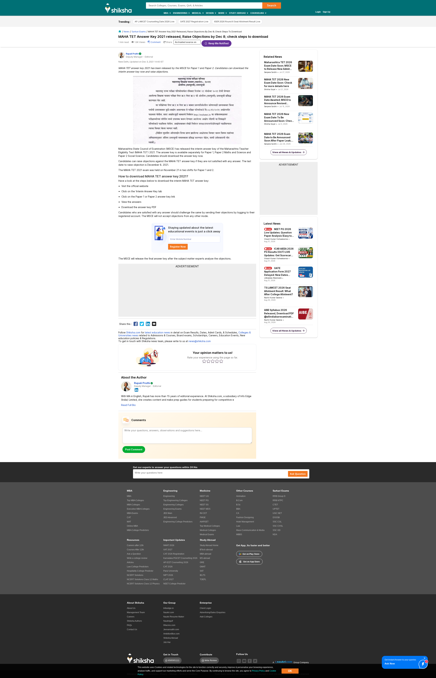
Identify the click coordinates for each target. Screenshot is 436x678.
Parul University (170, 571)
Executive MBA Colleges (138, 509)
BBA (238, 509)
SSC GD (277, 530)
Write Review (211, 660)
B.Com (239, 500)
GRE (202, 562)
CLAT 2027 (168, 579)
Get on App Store (251, 562)
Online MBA (132, 526)
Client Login (205, 608)
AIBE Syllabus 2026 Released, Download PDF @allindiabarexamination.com (279, 313)
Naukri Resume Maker (173, 617)
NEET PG (204, 500)
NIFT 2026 (168, 575)
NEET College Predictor (174, 583)
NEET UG (204, 496)
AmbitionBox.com (171, 634)
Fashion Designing (245, 517)
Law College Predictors (138, 566)
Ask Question (298, 473)
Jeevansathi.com (171, 629)
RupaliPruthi (132, 53)
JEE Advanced (170, 517)
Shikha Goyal (269, 89)
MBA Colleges (133, 504)
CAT (129, 517)
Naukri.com (168, 612)
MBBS (239, 534)
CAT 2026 (168, 566)
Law (238, 526)
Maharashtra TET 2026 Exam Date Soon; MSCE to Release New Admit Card (278, 66)
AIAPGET (204, 522)
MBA (129, 496)
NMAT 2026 (168, 545)
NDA (275, 534)
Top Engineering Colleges (175, 500)
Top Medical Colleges (210, 526)
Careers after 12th (135, 545)
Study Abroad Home (209, 545)
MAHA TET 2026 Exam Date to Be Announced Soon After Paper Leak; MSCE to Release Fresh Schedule (278, 137)
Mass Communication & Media (250, 530)
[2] (422, 663)
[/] (120, 31)
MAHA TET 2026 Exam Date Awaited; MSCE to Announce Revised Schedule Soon (277, 100)
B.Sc (238, 504)
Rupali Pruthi (142, 383)
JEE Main (167, 513)
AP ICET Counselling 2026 (175, 562)
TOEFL (203, 579)
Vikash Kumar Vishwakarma (276, 239)
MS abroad (205, 558)
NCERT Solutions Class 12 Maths (142, 579)
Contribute (206, 654)
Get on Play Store (251, 554)
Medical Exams (207, 534)
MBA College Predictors (138, 530)
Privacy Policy (258, 671)
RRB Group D (279, 496)
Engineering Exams (172, 509)
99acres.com (169, 625)
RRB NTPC (278, 500)
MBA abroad (205, 554)
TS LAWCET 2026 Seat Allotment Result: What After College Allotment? (278, 291)
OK (290, 670)
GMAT (202, 566)
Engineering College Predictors (177, 522)
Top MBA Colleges (135, 500)
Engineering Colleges (173, 504)
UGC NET (277, 513)
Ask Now (390, 663)
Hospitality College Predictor (140, 571)
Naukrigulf (168, 621)
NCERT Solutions (135, 575)
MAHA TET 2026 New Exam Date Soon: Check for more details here (278, 83)
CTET (275, 504)
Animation (241, 496)
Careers (130, 617)
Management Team (136, 612)
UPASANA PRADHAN (273, 278)
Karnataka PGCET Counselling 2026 (180, 558)
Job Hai (166, 642)
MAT (129, 522)
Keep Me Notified (218, 43)
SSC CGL (277, 522)
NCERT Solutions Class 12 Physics (143, 583)
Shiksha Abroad (170, 638)
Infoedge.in (168, 608)
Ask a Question (134, 554)
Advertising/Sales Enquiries (212, 612)
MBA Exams (132, 513)
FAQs (129, 625)
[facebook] (249, 661)
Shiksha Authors (134, 621)
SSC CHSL (278, 526)
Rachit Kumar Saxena (273, 298)
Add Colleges (206, 617)
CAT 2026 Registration (173, 554)
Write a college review (137, 558)
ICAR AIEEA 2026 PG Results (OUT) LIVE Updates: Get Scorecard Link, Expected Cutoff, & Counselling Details (279, 252)
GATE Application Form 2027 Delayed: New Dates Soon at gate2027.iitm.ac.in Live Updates (278, 272)
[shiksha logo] (141, 658)
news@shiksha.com (200, 341)
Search (271, 5)
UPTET (276, 509)
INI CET (203, 513)
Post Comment (133, 449)
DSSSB (276, 517)
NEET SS (204, 504)
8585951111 (174, 660)
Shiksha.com (133, 332)
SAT (202, 571)
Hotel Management (245, 522)
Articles (130, 562)
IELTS (202, 575)
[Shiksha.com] (120, 8)
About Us (131, 608)
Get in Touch (170, 654)
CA (237, 513)
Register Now (178, 246)
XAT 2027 (167, 549)
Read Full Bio (128, 405)
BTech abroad (206, 549)
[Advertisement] (187, 292)
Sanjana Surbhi (270, 72)
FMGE (203, 517)
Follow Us (242, 654)
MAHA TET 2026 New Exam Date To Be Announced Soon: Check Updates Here (278, 117)
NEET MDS (205, 509)
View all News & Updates (286, 152)
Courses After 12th (135, 549)
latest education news (157, 332)
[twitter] (255, 661)
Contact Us (132, 629)
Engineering (169, 496)
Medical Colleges (208, 530)
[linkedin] (136, 390)
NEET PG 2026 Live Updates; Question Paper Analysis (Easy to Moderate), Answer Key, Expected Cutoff (278, 233)
